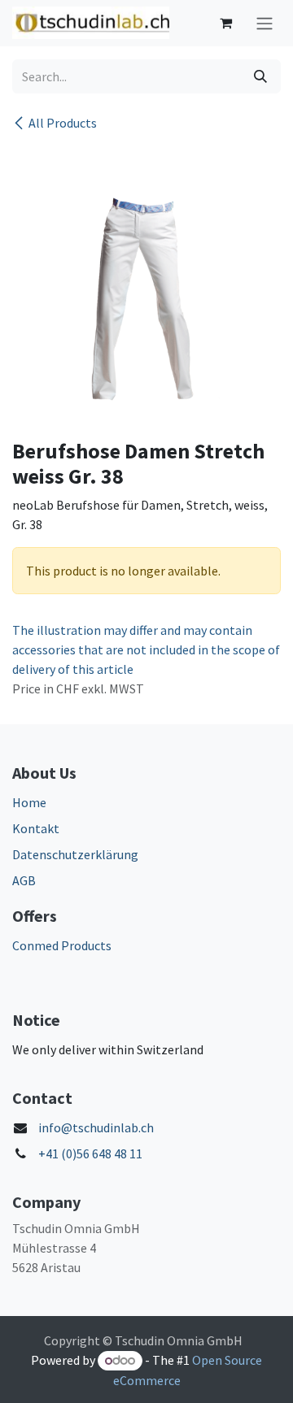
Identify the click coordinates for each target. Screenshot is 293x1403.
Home (29, 802)
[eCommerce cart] (225, 23)
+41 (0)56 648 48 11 (90, 1153)
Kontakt (35, 828)
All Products (62, 123)
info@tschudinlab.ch (96, 1127)
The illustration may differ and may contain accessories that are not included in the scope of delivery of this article (146, 649)
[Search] (260, 76)
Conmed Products (62, 945)
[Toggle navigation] (264, 23)
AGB (24, 880)
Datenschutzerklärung (75, 854)
